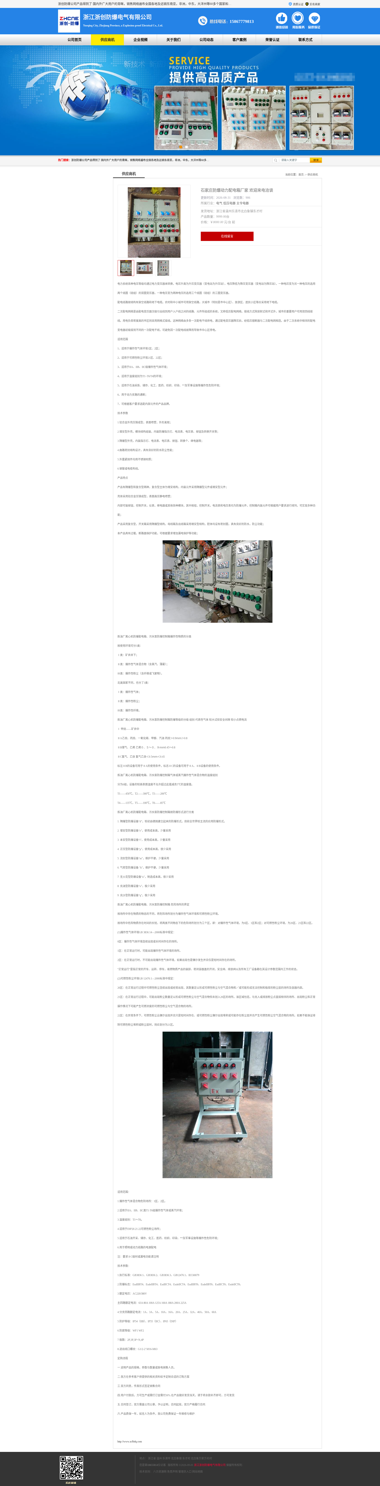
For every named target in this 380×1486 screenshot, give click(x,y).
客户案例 (239, 40)
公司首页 (75, 40)
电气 (219, 203)
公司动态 (206, 40)
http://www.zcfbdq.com (129, 1441)
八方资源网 (159, 1471)
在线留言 (227, 236)
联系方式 (305, 40)
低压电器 (229, 203)
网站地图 (197, 1471)
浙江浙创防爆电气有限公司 (210, 1465)
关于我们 (173, 40)
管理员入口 (185, 1471)
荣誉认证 (272, 40)
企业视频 (140, 40)
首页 (301, 174)
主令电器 (242, 203)
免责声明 (172, 1471)
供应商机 (107, 40)
